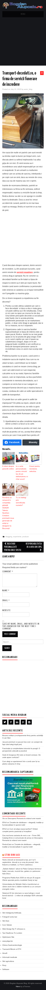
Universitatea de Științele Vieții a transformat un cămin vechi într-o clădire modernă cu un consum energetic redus (21, 886)
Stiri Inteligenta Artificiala (11, 913)
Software (5, 969)
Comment (7, 572)
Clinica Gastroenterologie (12, 945)
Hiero (18, 986)
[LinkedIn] (17, 722)
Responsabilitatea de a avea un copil (34, 545)
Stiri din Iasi (12, 855)
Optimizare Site (8, 937)
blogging (9, 537)
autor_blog (28, 89)
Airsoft (4, 953)
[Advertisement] (23, 41)
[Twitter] (4, 722)
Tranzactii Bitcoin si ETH (11, 949)
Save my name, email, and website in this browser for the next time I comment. (20, 626)
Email (6, 600)
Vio (3, 818)
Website (6, 610)
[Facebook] (10, 722)
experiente (17, 537)
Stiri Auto (5, 921)
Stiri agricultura (8, 961)
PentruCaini (6, 844)
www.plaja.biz (7, 941)
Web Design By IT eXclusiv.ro (13, 929)
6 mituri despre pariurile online (8, 467)
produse (25, 537)
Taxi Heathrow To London (12, 933)
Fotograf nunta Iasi (9, 917)
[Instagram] (29, 722)
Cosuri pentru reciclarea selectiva (34, 468)
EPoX (4, 822)
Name (5, 591)
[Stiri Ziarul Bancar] (23, 792)
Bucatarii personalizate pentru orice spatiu (12, 547)
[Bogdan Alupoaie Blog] (23, 5)
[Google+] (23, 722)
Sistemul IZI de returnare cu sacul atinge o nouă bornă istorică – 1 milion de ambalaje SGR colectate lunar (22, 895)
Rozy (4, 965)
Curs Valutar (7, 925)
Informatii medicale (9, 957)
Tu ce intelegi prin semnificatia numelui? (21, 501)
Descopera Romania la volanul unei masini (24, 818)
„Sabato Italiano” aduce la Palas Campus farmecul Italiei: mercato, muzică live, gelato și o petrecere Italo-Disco (21, 871)
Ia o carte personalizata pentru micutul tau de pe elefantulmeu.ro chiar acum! (22, 472)
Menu (23, 14)
